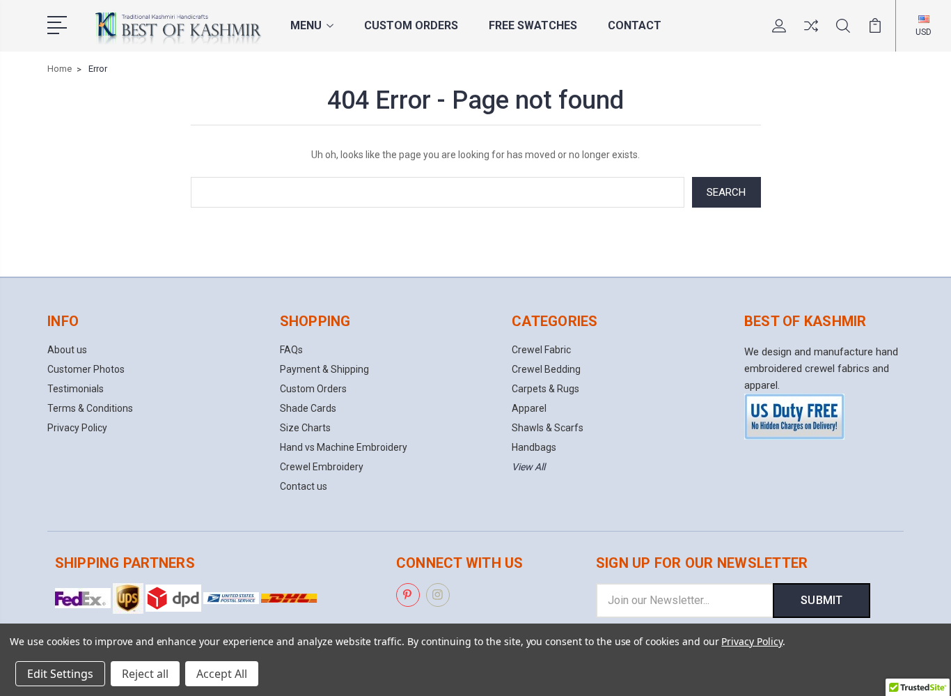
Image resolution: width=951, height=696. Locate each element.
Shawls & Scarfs (547, 427)
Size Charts (305, 427)
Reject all (145, 673)
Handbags (534, 447)
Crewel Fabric (541, 349)
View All (528, 466)
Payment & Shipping (324, 369)
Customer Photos (86, 369)
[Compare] (811, 34)
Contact (634, 25)
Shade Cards (308, 408)
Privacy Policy (77, 427)
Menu (306, 25)
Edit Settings (60, 673)
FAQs (291, 349)
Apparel (529, 408)
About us (67, 349)
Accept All (221, 673)
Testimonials (75, 388)
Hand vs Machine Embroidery (343, 447)
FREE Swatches (533, 25)
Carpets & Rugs (545, 388)
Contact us (303, 486)
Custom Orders (411, 25)
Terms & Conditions (90, 408)
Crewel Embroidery (321, 466)
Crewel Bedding (546, 369)
